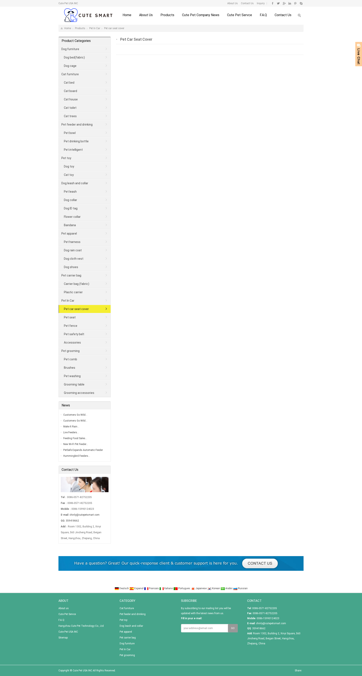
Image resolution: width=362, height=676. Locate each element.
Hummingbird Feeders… (76, 455)
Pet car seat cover (114, 28)
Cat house (71, 99)
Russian (242, 588)
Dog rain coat (73, 250)
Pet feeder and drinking (77, 124)
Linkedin (289, 3)
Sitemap (63, 637)
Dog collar (70, 200)
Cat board (70, 91)
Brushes (69, 367)
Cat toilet (70, 107)
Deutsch (124, 588)
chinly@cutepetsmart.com (85, 514)
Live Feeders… (71, 432)
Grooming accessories (79, 392)
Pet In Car (94, 28)
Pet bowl (70, 133)
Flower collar (72, 216)
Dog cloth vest (73, 258)
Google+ (284, 3)
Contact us (283, 15)
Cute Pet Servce (239, 15)
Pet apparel (69, 233)
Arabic (229, 588)
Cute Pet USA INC (68, 631)
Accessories (72, 342)
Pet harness (72, 242)
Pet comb (70, 359)
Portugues (184, 588)
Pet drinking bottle (76, 141)
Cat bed (69, 82)
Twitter (278, 3)
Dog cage (70, 65)
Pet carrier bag (71, 275)
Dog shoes (71, 267)
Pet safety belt (74, 334)
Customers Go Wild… (75, 414)
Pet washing (72, 376)
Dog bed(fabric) (74, 57)
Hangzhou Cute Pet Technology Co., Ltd (81, 625)
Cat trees (70, 116)
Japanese (201, 588)
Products (167, 15)
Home (127, 15)
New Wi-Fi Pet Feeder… (75, 444)
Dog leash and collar (74, 183)
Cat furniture (70, 74)
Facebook (272, 3)
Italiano (168, 588)
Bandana (70, 225)
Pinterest (295, 3)
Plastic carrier (73, 292)
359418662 (72, 520)
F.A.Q (263, 15)
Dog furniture (70, 49)
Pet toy (66, 158)
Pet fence (70, 325)
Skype (301, 3)
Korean (216, 588)
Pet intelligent (73, 149)
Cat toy (69, 174)
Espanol (139, 588)
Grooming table (74, 384)
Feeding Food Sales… (75, 438)
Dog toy (69, 166)
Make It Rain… (71, 426)
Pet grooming (70, 351)
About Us (232, 3)
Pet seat (70, 317)
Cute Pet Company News (200, 15)
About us (146, 15)
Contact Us (247, 3)
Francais (153, 588)
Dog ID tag (71, 208)
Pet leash (70, 191)
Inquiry (260, 3)
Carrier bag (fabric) (76, 283)
